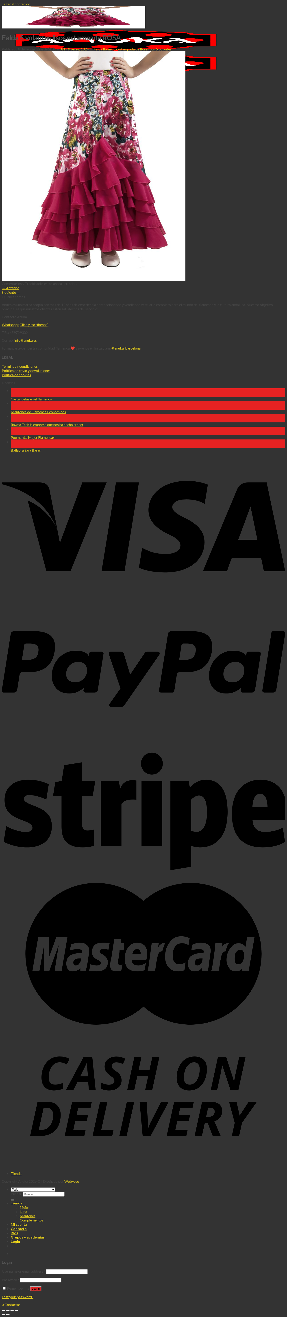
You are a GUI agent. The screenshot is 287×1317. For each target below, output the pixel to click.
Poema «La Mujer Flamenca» (33, 437)
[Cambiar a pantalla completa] (12, 1310)
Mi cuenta (19, 1224)
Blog (14, 1233)
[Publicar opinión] (12, 1200)
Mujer (24, 1207)
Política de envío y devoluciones (26, 370)
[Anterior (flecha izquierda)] (3, 1314)
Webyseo (71, 1181)
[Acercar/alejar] (16, 1310)
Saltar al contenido (16, 4)
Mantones (27, 1216)
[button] (11, 1304)
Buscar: (16, 1194)
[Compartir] (8, 1310)
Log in (36, 1288)
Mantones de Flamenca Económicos (38, 412)
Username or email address (24, 1271)
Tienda (16, 1173)
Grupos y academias (28, 1237)
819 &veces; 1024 (75, 49)
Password (10, 1280)
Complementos (31, 1220)
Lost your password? (17, 1297)
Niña (23, 1211)
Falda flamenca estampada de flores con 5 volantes (133, 49)
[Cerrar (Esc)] (3, 1310)
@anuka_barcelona (126, 348)
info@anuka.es (25, 340)
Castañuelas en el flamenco (31, 399)
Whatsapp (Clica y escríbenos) (25, 324)
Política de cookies (16, 375)
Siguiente (11, 292)
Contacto (19, 1228)
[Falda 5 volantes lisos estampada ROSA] (93, 279)
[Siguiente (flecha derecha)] (8, 1314)
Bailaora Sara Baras (26, 450)
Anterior (10, 288)
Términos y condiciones (20, 366)
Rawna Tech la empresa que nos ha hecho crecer (47, 424)
